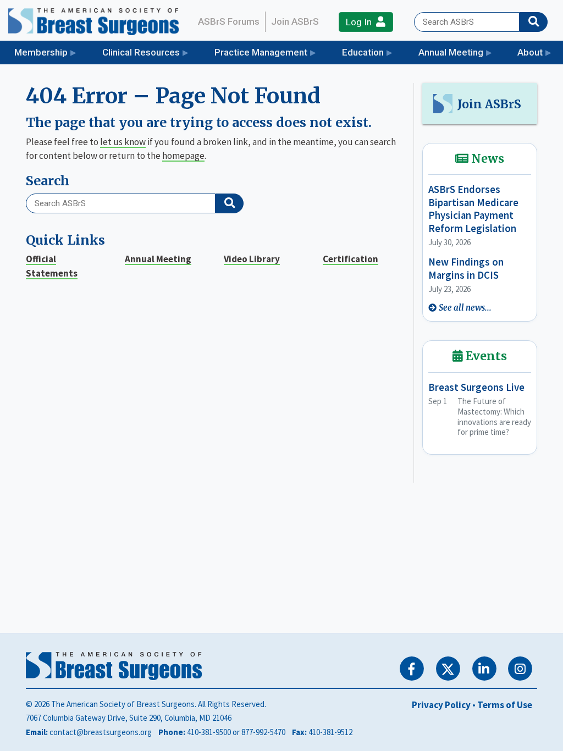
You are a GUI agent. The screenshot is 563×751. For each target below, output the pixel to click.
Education (363, 52)
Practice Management (260, 52)
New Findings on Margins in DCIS (466, 268)
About (530, 52)
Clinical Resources (141, 52)
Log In (361, 21)
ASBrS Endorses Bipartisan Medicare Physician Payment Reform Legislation (473, 208)
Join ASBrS (295, 21)
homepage (183, 156)
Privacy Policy (441, 705)
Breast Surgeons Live (476, 387)
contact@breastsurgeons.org (100, 732)
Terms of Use (504, 705)
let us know (123, 142)
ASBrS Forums (229, 21)
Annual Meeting (450, 52)
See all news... (465, 307)
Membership (41, 52)
